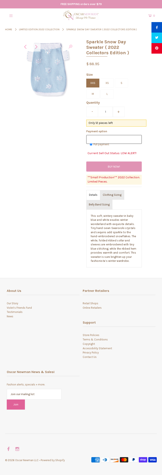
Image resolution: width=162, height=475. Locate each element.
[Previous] (25, 47)
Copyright (89, 343)
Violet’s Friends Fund (19, 307)
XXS (92, 83)
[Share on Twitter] (156, 38)
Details (93, 194)
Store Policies (91, 335)
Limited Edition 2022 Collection (39, 29)
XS (107, 83)
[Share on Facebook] (156, 27)
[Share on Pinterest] (156, 48)
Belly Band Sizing (99, 204)
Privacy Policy (91, 352)
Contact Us (90, 357)
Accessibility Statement (97, 348)
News (10, 316)
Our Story (12, 303)
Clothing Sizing (112, 194)
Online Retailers (92, 307)
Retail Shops (90, 303)
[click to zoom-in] (70, 47)
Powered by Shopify (53, 460)
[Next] (35, 47)
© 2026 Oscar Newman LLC (22, 460)
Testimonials (15, 312)
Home (8, 29)
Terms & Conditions (95, 339)
